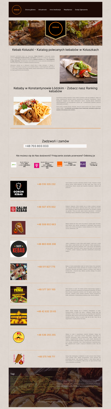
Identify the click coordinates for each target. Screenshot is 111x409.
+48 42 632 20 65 (46, 311)
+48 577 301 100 (46, 289)
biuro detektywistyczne (25, 378)
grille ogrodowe (47, 380)
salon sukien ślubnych (37, 384)
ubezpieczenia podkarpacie (22, 387)
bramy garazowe (46, 378)
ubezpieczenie (46, 387)
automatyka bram (28, 376)
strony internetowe (47, 384)
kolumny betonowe (28, 381)
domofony (28, 380)
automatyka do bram (39, 376)
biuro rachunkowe (36, 378)
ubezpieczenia (42, 386)
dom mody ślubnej (20, 380)
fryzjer (33, 380)
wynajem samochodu (40, 389)
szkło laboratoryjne (22, 386)
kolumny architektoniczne (16, 381)
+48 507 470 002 (46, 206)
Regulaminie (66, 388)
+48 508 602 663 (46, 224)
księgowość (13, 383)
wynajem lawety (30, 389)
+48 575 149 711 (46, 356)
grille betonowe (39, 380)
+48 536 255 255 (46, 334)
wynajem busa (21, 389)
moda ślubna (20, 383)
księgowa (46, 381)
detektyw (12, 380)
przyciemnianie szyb (21, 384)
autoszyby (16, 378)
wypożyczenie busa (15, 392)
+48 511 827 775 (46, 266)
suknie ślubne (13, 386)
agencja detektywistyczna (16, 376)
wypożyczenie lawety (26, 392)
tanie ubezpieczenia (33, 386)
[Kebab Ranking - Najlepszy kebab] (16, 9)
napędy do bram (28, 383)
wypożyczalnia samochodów (41, 391)
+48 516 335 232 (46, 184)
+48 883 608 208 (46, 244)
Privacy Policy (69, 401)
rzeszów (29, 384)
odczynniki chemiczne (38, 383)
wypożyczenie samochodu (39, 392)
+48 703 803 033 (37, 146)
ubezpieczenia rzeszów (36, 387)
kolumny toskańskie (39, 381)
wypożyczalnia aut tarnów (27, 391)
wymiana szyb (13, 389)
